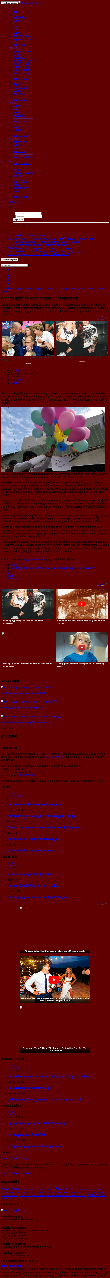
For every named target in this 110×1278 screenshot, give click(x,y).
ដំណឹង (10, 8)
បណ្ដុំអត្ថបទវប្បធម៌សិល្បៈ (23, 79)
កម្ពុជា (15, 11)
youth (38, 1189)
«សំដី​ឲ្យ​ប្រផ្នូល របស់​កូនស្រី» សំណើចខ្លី (26, 1134)
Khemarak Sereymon (28, 1195)
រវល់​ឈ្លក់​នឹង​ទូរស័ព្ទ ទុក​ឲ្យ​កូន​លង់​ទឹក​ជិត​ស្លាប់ (29, 1087)
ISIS (54, 1188)
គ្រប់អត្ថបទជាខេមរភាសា (40, 568)
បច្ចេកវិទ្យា (17, 127)
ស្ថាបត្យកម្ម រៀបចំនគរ (22, 51)
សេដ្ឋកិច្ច (16, 33)
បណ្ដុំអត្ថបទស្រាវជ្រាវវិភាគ (24, 157)
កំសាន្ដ (9, 166)
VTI (50, 1195)
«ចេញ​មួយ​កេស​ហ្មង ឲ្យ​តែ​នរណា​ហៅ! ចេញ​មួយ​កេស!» (34, 1146)
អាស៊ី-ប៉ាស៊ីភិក (19, 18)
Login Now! (18, 220)
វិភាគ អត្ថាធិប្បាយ (20, 142)
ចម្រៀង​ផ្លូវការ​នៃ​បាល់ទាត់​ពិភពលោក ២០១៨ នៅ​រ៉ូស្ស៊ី (32, 885)
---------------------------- (23, 23)
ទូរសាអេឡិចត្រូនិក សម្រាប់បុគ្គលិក (17, 1173)
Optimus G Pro (23, 1192)
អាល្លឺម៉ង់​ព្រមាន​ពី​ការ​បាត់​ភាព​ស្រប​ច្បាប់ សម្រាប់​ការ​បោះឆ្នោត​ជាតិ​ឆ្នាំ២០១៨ (26, 722)
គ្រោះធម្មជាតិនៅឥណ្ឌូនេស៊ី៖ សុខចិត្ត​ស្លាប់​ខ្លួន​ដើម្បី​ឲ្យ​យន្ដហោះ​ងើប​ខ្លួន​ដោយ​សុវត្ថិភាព (48, 1076)
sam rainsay (39, 1192)
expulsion (67, 1195)
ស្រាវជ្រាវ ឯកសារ (20, 145)
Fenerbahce (75, 1192)
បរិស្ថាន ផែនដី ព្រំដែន (22, 39)
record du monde (27, 1189)
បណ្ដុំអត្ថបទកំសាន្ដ (20, 197)
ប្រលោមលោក (18, 185)
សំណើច (16, 191)
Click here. (32, 225)
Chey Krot (46, 1189)
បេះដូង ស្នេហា (19, 94)
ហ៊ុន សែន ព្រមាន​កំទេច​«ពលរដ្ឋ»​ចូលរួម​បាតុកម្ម (30, 850)
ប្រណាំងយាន (18, 112)
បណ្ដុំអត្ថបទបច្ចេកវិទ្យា (22, 136)
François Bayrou (94, 1189)
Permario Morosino (66, 1189)
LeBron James (80, 1189)
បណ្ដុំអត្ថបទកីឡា (20, 121)
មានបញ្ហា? (21, 380)
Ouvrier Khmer (14, 578)
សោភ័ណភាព (18, 91)
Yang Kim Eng (10, 1188)
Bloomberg (42, 1195)
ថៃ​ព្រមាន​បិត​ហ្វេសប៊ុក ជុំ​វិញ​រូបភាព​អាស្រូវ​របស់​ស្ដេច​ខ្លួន (33, 838)
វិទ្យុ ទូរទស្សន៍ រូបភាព (21, 67)
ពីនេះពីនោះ (17, 176)
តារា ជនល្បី (17, 170)
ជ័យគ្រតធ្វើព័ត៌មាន (20, 182)
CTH (32, 1192)
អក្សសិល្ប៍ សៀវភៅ (21, 64)
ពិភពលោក (17, 21)
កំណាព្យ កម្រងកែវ (20, 188)
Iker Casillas (57, 1195)
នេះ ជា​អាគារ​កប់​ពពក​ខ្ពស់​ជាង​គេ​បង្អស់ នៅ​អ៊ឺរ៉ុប (29, 874)
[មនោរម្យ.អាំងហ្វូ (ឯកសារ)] (30, 3)
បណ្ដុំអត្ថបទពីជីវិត (20, 100)
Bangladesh (97, 1192)
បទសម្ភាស (17, 148)
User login (16, 202)
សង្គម (15, 30)
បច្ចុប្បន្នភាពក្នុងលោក (60, 568)
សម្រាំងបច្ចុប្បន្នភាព (20, 568)
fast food (12, 1192)
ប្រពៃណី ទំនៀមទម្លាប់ (22, 73)
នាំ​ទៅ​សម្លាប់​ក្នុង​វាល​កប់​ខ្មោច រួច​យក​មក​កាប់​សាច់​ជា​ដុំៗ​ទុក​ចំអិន (22, 708)
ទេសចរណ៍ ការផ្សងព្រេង (23, 173)
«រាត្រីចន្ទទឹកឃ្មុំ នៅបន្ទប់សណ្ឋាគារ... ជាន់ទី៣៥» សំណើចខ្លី (36, 1123)
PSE (79, 1195)
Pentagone (49, 1192)
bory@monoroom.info (33, 559)
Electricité (86, 1192)
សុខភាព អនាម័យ (20, 88)
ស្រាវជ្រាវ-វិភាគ (13, 139)
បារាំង (15, 14)
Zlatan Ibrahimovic (9, 1195)
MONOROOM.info (55, 757)
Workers (10, 573)
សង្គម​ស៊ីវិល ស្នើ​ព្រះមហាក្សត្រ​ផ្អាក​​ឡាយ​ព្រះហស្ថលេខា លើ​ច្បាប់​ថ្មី (23, 693)
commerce (59, 1192)
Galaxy (67, 1192)
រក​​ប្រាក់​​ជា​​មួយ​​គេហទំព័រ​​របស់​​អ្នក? (15, 1158)
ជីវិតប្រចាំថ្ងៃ (18, 84)
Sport (74, 1195)
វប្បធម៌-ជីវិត (12, 48)
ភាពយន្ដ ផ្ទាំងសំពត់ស (22, 70)
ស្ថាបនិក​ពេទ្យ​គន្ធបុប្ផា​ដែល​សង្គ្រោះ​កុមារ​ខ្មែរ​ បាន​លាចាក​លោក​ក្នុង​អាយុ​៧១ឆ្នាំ (44, 1099)
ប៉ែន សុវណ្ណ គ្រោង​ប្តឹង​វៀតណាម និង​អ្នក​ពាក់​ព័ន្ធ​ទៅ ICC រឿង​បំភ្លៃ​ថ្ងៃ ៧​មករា (44, 827)
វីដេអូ (9, 160)
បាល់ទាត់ (16, 106)
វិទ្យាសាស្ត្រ (17, 130)
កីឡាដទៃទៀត (18, 115)
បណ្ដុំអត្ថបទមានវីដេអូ (22, 163)
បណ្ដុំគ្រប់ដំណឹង (19, 45)
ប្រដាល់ (16, 109)
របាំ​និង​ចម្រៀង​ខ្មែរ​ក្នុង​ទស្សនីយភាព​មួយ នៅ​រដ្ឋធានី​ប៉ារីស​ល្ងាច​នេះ (38, 897)
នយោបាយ (17, 26)
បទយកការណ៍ (19, 151)
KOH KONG (94, 1195)
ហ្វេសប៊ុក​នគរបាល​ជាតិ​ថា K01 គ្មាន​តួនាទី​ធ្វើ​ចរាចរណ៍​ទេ (34, 804)
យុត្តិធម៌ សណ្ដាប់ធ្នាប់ (91, 568)
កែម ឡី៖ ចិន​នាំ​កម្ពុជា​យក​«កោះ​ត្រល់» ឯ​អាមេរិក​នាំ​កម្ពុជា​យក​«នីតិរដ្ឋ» (41, 815)
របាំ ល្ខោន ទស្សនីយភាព (23, 60)
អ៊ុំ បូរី (17, 370)
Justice (10, 576)
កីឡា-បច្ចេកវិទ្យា (13, 103)
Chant (83, 1195)
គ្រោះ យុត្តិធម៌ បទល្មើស (23, 36)
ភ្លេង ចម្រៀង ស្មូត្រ (20, 57)
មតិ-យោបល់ (15, 383)
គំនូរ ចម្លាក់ (17, 54)
